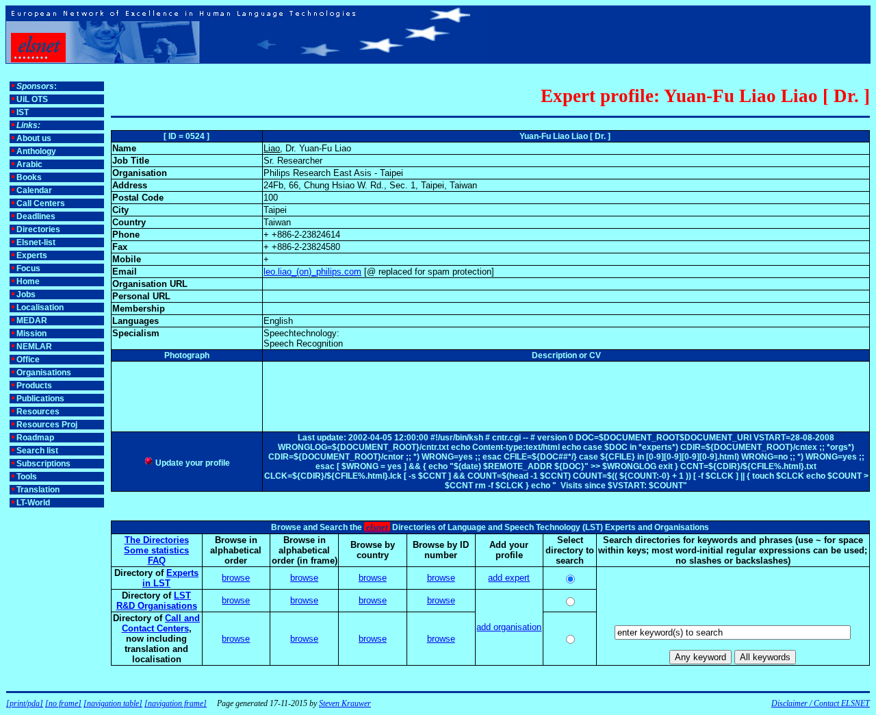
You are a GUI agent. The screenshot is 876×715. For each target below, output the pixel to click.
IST (22, 112)
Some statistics (156, 550)
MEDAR (31, 320)
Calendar (34, 190)
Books (29, 177)
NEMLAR (34, 346)
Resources (38, 411)
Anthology (36, 151)
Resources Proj (46, 424)
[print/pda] (24, 703)
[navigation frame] (175, 703)
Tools (26, 476)
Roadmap (35, 437)
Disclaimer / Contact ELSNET (820, 703)
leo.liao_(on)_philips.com (312, 271)
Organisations (43, 372)
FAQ (157, 560)
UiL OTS (32, 99)
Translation (38, 489)
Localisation (40, 307)
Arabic (29, 164)
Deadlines (35, 216)
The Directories (157, 540)
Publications (40, 398)
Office (28, 359)
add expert (509, 578)
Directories (38, 229)
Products (34, 385)
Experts (31, 255)
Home (28, 281)
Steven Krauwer (345, 703)
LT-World (33, 502)
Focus (28, 268)
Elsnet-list (35, 242)
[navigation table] (112, 703)
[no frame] (63, 703)
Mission (31, 333)
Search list (37, 450)
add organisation (508, 627)
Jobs (26, 294)
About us (33, 138)
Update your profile (191, 463)
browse (236, 578)
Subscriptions (43, 463)
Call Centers (40, 203)
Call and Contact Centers (161, 623)
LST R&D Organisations (156, 600)
